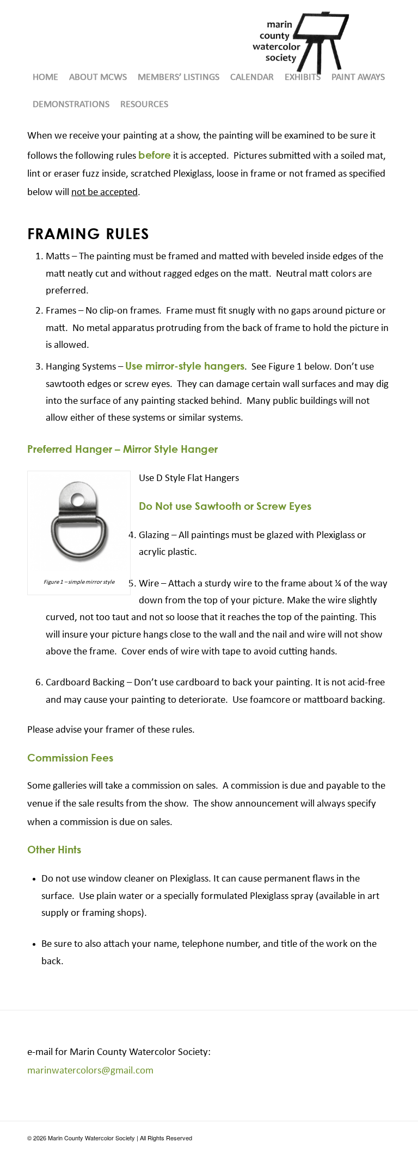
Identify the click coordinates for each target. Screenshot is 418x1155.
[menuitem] (45, 77)
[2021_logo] (301, 43)
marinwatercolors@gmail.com (90, 1071)
